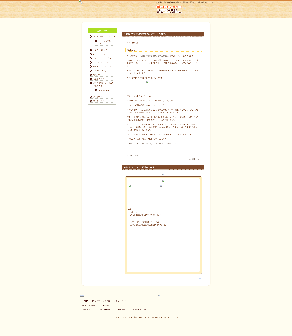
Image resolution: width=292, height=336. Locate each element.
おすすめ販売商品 (105, 41)
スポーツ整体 (105, 306)
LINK (176, 317)
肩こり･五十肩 (105, 309)
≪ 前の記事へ (132, 155)
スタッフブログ (120, 301)
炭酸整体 (96, 79)
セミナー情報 (98, 50)
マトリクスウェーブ (101, 58)
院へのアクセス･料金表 (101, 301)
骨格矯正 (96, 101)
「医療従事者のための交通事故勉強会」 (154, 56)
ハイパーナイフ (99, 54)
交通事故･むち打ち (140, 309)
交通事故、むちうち (101, 66)
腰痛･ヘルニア (88, 309)
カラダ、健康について (101, 36)
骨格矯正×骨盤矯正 (88, 306)
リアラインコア (99, 62)
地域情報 (96, 75)
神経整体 (96, 97)
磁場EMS (102, 90)
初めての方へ (98, 71)
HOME (85, 301)
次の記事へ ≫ (194, 159)
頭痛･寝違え (122, 309)
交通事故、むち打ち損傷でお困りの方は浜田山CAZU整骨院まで (151, 144)
